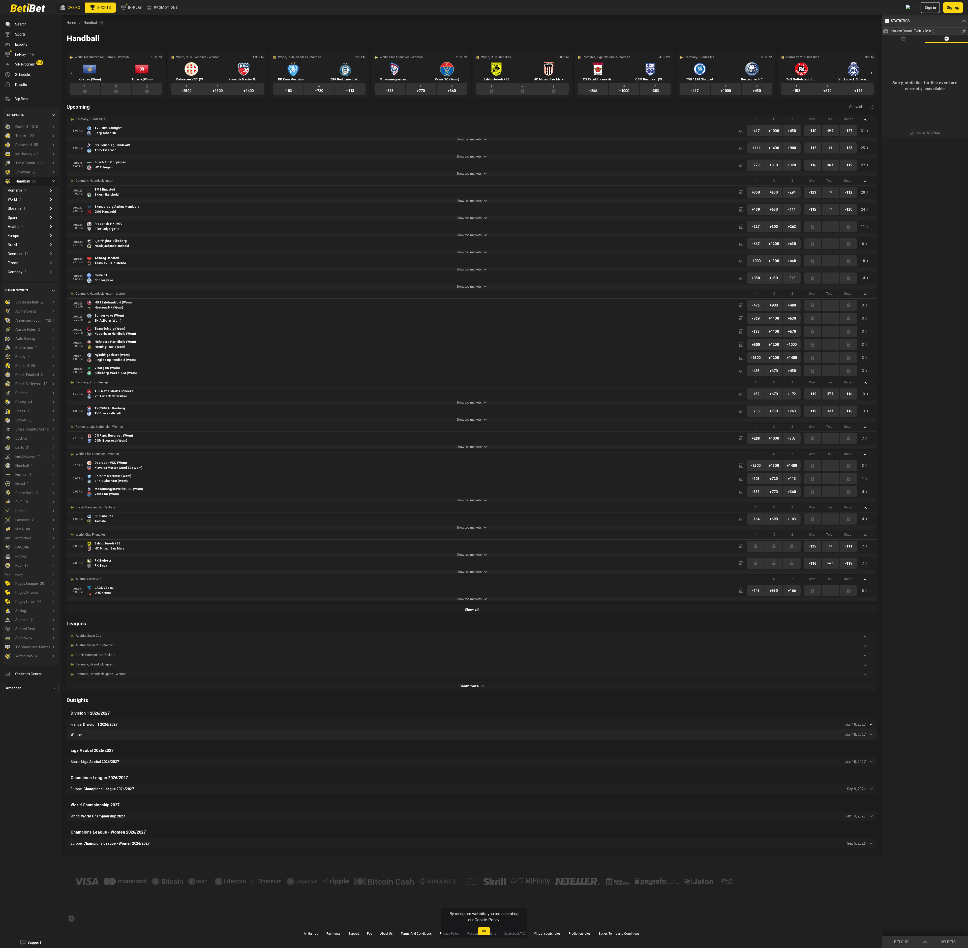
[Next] (872, 73)
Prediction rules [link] (580, 933)
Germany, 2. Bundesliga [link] (92, 382)
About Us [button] (386, 933)
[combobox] (911, 8)
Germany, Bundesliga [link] (90, 119)
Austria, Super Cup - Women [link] (95, 645)
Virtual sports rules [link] (547, 933)
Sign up (953, 8)
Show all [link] (856, 107)
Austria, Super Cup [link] (88, 579)
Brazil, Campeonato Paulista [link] (95, 507)
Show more (469, 686)
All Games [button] (311, 933)
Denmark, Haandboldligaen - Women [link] (101, 293)
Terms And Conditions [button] (416, 933)
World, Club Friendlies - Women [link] (97, 454)
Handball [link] (91, 23)
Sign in (930, 8)
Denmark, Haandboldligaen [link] (94, 180)
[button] (70, 8)
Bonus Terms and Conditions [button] (619, 933)
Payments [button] (333, 933)
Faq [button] (369, 933)
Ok (484, 931)
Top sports (14, 115)
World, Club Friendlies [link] (91, 534)
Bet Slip (901, 942)
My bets (948, 942)
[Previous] (72, 73)
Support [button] (354, 933)
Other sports (16, 290)
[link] (27, 8)
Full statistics (928, 133)
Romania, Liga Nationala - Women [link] (99, 427)
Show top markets (469, 139)
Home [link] (71, 23)
